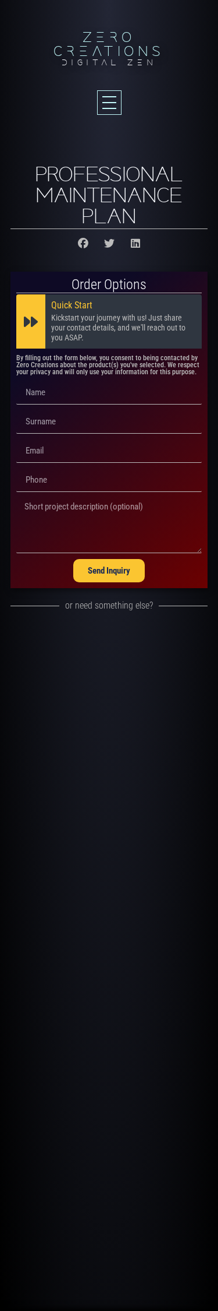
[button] (83, 243)
